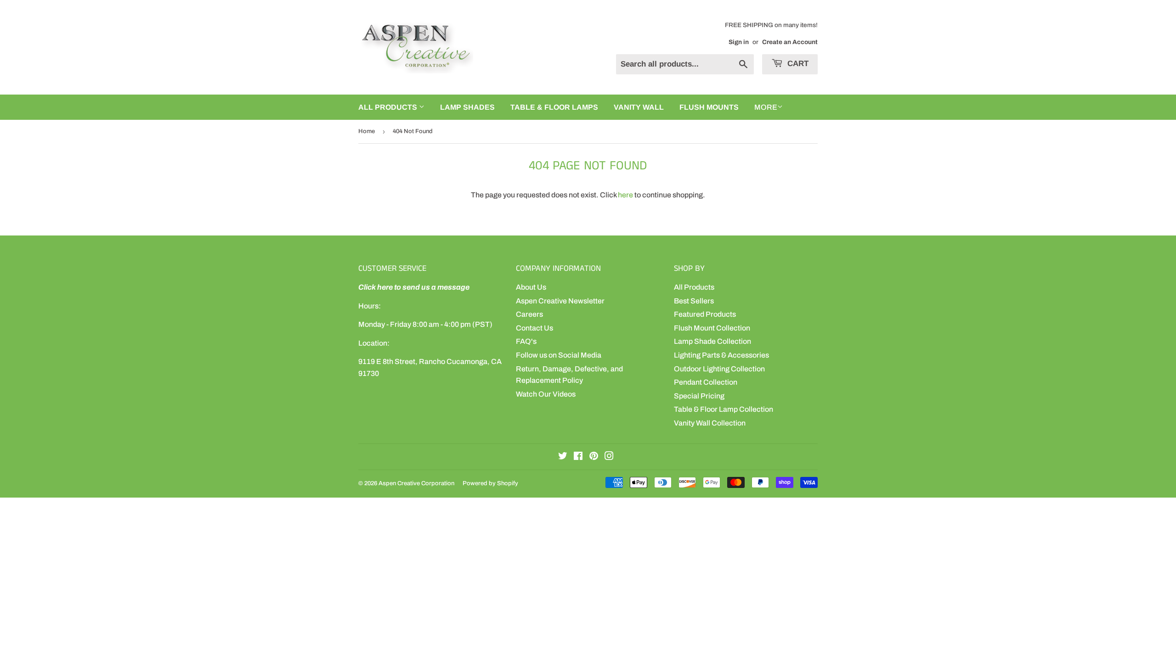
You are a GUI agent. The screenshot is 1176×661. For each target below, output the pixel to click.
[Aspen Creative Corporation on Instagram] (609, 457)
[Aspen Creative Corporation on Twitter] (562, 457)
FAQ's (526, 341)
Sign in (739, 42)
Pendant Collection (705, 382)
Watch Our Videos (546, 394)
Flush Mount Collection (712, 328)
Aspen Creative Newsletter (560, 301)
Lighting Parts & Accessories (721, 355)
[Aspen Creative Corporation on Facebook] (578, 457)
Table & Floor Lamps (554, 107)
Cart (796, 63)
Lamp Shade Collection (712, 341)
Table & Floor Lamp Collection (723, 409)
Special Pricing (699, 396)
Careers (529, 314)
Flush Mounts (709, 107)
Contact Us (534, 328)
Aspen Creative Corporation (416, 483)
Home (366, 131)
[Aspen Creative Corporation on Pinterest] (594, 457)
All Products (694, 287)
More (765, 107)
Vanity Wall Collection (710, 423)
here (625, 195)
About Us (531, 287)
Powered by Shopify (490, 483)
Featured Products (705, 314)
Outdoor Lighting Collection (719, 369)
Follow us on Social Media (558, 355)
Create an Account (790, 42)
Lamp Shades (467, 107)
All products (388, 107)
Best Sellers (694, 301)
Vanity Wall (639, 107)
